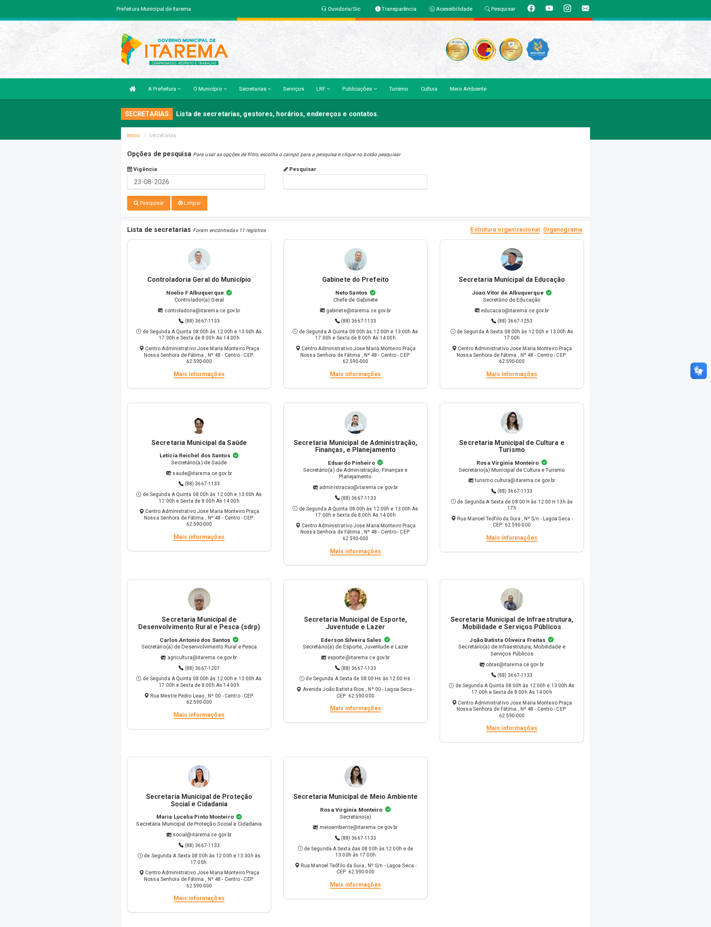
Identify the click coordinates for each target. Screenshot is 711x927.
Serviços (293, 89)
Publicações (357, 89)
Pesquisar (302, 169)
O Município (208, 89)
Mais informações (199, 374)
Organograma (562, 230)
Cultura (429, 89)
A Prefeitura (162, 89)
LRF (321, 89)
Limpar (192, 203)
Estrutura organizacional (504, 230)
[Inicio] (132, 88)
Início (133, 135)
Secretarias (253, 89)
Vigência (144, 169)
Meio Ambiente (468, 89)
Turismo (399, 89)
